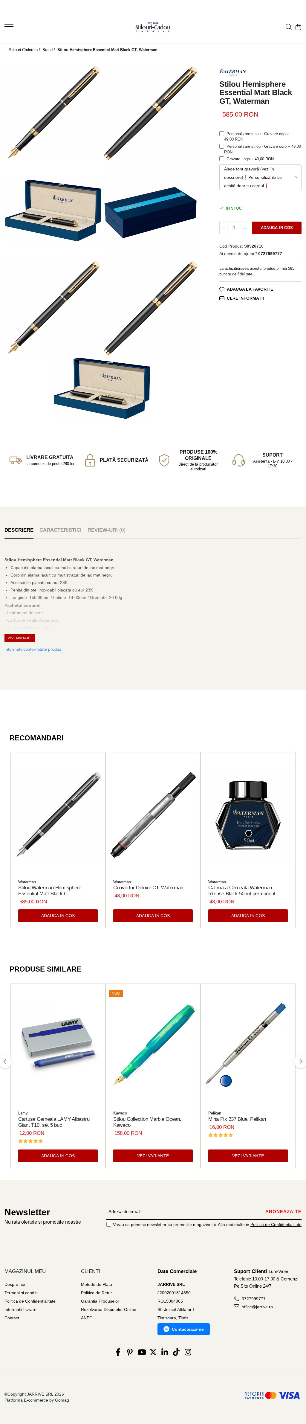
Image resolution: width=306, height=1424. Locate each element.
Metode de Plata (96, 1284)
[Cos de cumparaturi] (298, 27)
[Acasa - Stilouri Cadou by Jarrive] (153, 27)
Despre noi (14, 1284)
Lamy (23, 1113)
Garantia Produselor (100, 1301)
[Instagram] (188, 1352)
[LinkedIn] (165, 1352)
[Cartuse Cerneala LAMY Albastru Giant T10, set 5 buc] (58, 1046)
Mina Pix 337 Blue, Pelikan (237, 1119)
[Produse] (9, 28)
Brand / (49, 50)
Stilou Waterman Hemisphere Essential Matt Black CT (49, 891)
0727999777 (253, 1298)
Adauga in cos (277, 227)
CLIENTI (90, 1271)
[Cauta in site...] (289, 27)
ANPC (86, 1317)
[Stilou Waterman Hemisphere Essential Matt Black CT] (58, 815)
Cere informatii (245, 298)
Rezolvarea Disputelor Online (108, 1309)
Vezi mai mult (20, 638)
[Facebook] (118, 1352)
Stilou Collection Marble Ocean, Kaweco (147, 1122)
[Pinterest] (130, 1352)
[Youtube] (141, 1352)
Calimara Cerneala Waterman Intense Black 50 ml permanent (241, 891)
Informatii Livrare (20, 1309)
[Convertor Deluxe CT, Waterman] (153, 815)
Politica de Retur (96, 1292)
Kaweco (120, 1113)
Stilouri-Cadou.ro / (25, 50)
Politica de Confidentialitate (276, 1224)
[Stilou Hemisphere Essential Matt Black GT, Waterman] (53, 113)
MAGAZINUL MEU (25, 1271)
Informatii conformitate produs (32, 649)
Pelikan (214, 1113)
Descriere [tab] (18, 530)
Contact (11, 1317)
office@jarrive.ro (257, 1306)
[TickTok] (176, 1352)
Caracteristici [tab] (60, 530)
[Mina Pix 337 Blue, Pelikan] (248, 1046)
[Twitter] (153, 1352)
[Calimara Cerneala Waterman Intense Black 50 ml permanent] (248, 815)
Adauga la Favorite (250, 289)
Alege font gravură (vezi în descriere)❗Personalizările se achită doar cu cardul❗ (253, 177)
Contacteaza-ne (188, 1329)
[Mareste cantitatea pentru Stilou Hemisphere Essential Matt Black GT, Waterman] (245, 228)
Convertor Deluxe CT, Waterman (148, 888)
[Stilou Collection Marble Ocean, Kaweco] (153, 1046)
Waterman (27, 882)
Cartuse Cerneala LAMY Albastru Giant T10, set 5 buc (54, 1122)
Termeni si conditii (21, 1292)
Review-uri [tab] (107, 530)
